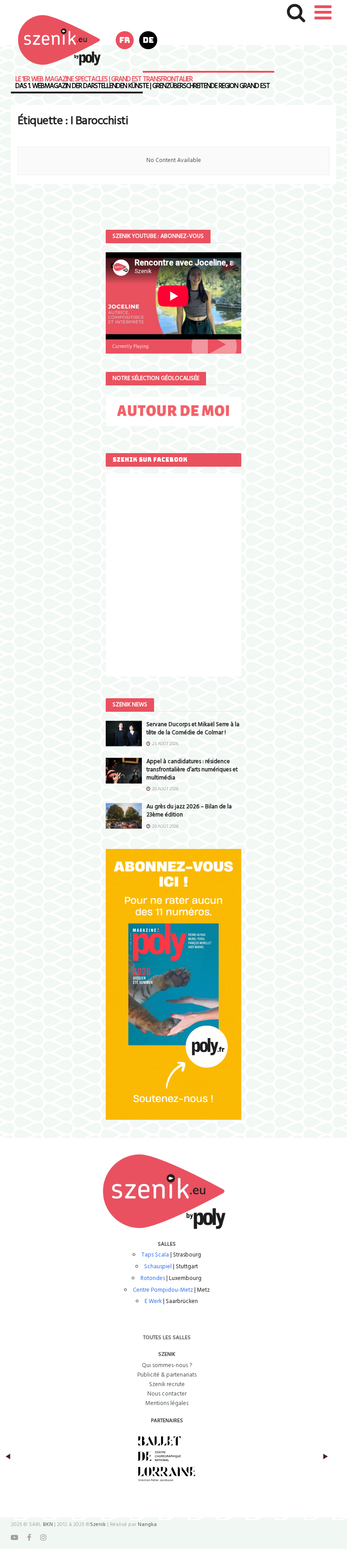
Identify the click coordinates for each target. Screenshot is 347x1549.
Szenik (98, 1524)
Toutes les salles (167, 1337)
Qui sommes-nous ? (167, 1365)
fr (124, 40)
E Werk (153, 1301)
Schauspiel (158, 1266)
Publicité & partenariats (167, 1375)
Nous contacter (167, 1394)
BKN (48, 1524)
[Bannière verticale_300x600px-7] (173, 984)
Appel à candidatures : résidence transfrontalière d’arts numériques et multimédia (192, 770)
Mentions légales (166, 1403)
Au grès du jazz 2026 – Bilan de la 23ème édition (189, 811)
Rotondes (153, 1278)
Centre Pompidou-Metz (163, 1290)
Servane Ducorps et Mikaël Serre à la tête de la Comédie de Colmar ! (192, 728)
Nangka (147, 1524)
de (148, 40)
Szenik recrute (167, 1384)
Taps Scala (155, 1255)
